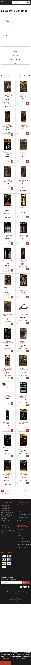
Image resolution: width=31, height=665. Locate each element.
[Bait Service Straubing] (2, 1)
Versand (15, 594)
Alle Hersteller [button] (15, 40)
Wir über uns (20, 508)
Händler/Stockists (22, 505)
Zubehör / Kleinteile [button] (15, 59)
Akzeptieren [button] (5, 663)
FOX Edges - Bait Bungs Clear (7, 208)
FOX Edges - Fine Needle (7, 422)
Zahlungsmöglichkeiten (23, 514)
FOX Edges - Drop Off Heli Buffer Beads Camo (23, 343)
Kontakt (19, 511)
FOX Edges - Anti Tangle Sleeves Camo (23, 153)
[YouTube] (26, 587)
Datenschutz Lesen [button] (19, 658)
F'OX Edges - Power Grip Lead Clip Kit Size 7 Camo (7, 95)
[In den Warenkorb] (27, 103)
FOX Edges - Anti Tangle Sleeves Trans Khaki (23, 95)
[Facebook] (21, 587)
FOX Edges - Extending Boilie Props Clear (23, 396)
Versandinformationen (23, 517)
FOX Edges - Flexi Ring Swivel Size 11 (23, 448)
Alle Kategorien (7, 7)
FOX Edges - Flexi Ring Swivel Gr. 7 (23, 422)
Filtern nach (6, 35)
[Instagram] (29, 587)
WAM (21, 601)
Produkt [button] (15, 55)
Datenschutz (20, 529)
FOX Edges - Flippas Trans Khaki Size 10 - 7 (8, 475)
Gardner (8, 28)
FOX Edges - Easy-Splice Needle (7, 396)
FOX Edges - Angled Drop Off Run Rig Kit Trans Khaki (7, 125)
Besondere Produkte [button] (15, 67)
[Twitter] (24, 587)
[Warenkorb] (24, 7)
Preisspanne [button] (15, 71)
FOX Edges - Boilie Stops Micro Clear (23, 235)
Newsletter (20, 520)
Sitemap (19, 535)
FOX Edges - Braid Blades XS (23, 261)
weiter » (7, 493)
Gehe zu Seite (24, 491)
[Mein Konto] (28, 7)
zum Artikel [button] (8, 106)
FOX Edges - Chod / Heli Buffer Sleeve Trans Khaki (23, 289)
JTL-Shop (11, 601)
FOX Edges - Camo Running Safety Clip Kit (8, 289)
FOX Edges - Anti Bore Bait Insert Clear (7, 153)
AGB (18, 532)
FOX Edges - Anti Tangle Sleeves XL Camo (23, 180)
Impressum (20, 538)
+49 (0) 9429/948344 (7, 512)
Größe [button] (15, 51)
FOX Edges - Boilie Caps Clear (7, 235)
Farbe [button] (15, 63)
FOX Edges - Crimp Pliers (23, 315)
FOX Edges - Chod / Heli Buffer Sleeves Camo (8, 316)
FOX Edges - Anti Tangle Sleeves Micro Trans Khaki (7, 180)
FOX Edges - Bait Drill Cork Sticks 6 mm (23, 209)
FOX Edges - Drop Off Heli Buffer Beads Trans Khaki (8, 370)
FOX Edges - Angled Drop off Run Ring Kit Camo (23, 125)
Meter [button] (15, 44)
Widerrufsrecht (21, 547)
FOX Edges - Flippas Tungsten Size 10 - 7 (23, 475)
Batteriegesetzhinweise (23, 544)
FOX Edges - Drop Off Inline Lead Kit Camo (23, 370)
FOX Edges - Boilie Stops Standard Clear (7, 262)
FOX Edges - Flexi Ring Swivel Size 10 (8, 448)
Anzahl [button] (15, 47)
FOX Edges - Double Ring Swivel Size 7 (8, 343)
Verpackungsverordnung (23, 541)
